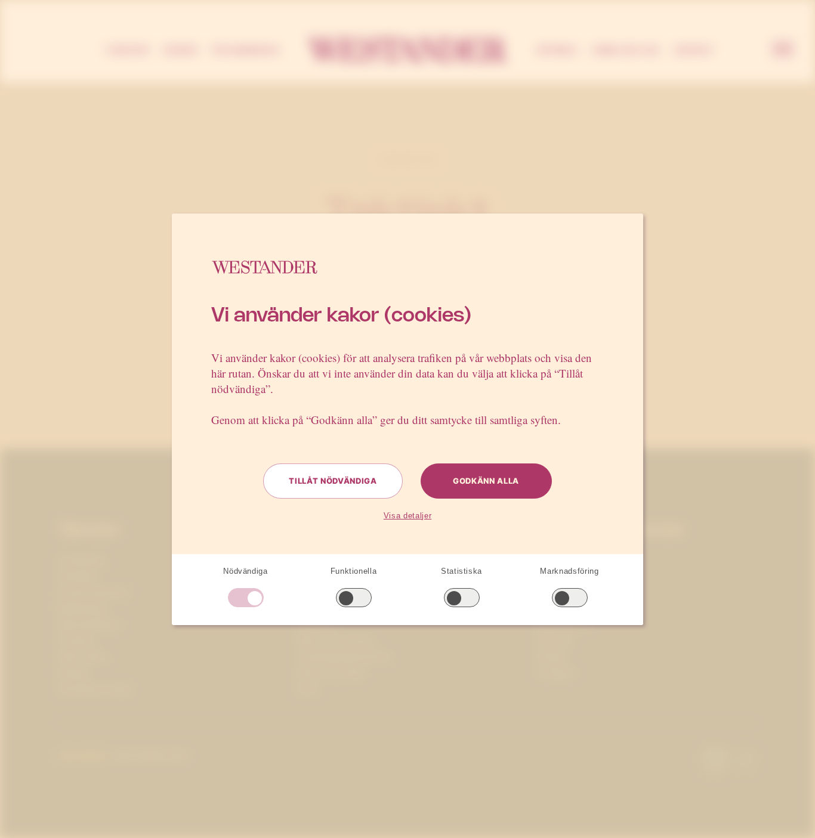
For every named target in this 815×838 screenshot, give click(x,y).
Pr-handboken (245, 50)
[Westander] (407, 50)
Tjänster (127, 50)
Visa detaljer (407, 515)
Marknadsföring (569, 571)
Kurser (180, 50)
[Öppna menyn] (783, 50)
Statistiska (461, 571)
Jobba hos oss (625, 50)
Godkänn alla (486, 481)
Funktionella (354, 571)
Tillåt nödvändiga (332, 481)
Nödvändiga (245, 571)
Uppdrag (557, 50)
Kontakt (694, 50)
